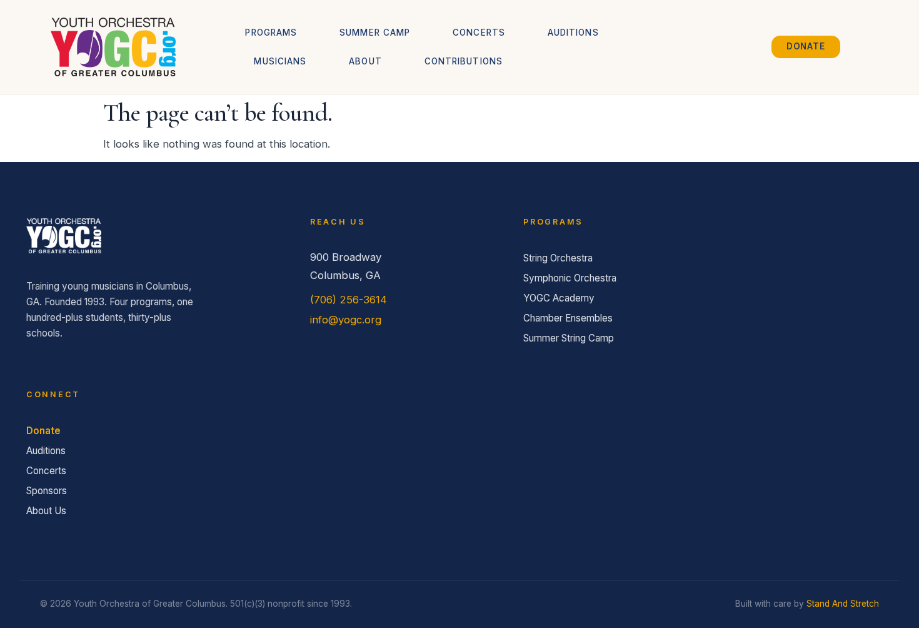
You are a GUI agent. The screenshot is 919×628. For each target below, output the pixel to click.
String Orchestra (558, 258)
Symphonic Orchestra (569, 278)
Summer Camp (374, 33)
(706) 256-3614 (348, 299)
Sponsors (46, 491)
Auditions (573, 33)
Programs (271, 33)
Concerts (479, 33)
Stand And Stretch (842, 604)
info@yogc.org (345, 319)
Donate (43, 431)
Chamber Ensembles (568, 318)
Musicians (280, 61)
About (365, 61)
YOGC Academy (559, 298)
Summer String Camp (568, 338)
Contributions (463, 61)
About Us (46, 511)
